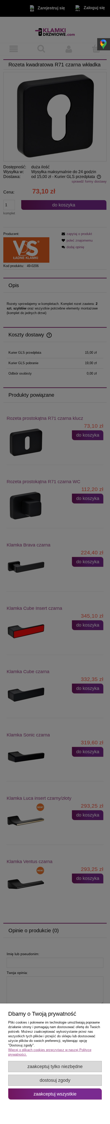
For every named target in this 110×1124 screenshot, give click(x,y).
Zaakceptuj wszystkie (55, 1094)
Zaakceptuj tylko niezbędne (55, 1066)
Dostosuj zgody (55, 1080)
